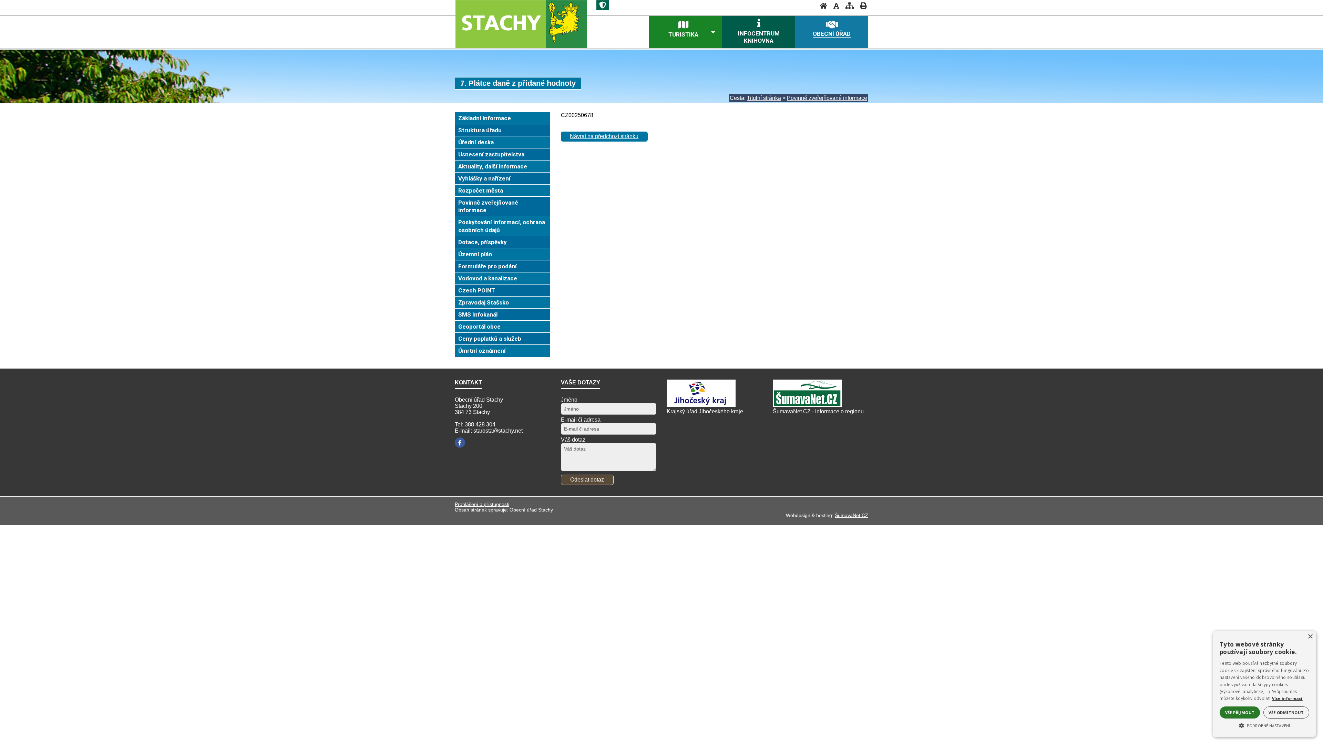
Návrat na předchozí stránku (604, 136)
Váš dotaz (573, 440)
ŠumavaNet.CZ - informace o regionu (818, 411)
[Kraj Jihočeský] (701, 405)
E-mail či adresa (581, 420)
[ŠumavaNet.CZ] (807, 405)
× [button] (1310, 636)
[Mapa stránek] (847, 5)
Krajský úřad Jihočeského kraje (705, 411)
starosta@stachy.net (498, 431)
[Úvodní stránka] (821, 5)
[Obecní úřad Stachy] (521, 24)
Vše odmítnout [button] (1286, 712)
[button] (1264, 725)
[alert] (1264, 684)
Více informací (1287, 698)
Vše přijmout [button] (1240, 712)
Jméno (569, 400)
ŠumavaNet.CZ (851, 515)
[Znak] (602, 5)
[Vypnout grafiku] (834, 5)
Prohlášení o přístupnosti (482, 504)
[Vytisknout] (861, 5)
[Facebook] (460, 442)
